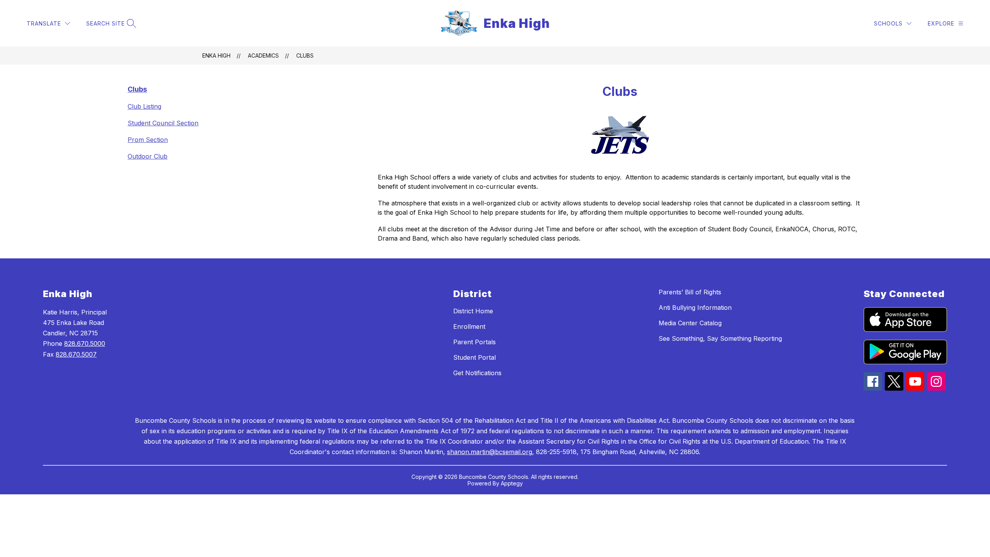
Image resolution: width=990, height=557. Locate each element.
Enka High (216, 55)
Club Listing (144, 106)
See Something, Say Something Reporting (720, 338)
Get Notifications (477, 373)
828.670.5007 (76, 354)
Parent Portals (474, 342)
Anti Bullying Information (695, 307)
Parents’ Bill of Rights (690, 292)
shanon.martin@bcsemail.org (489, 452)
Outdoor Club (147, 156)
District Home (473, 311)
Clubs (305, 55)
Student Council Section (163, 123)
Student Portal (474, 357)
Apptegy (512, 483)
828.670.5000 (84, 343)
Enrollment (469, 326)
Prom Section (148, 140)
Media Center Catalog (690, 323)
